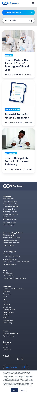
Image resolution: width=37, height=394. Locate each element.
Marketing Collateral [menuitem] (10, 212)
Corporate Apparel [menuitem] (9, 222)
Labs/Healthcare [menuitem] (8, 312)
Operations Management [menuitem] (11, 243)
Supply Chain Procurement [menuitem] (12, 237)
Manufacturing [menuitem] (8, 320)
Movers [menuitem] (5, 318)
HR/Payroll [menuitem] (6, 315)
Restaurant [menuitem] (7, 294)
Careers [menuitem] (5, 347)
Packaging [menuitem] (6, 254)
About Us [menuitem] (6, 344)
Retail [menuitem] (5, 297)
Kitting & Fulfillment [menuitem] (10, 220)
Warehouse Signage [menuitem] (10, 259)
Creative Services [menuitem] (9, 209)
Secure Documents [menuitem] (9, 264)
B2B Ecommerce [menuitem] (9, 217)
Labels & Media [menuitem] (8, 276)
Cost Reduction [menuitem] (8, 245)
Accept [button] (14, 390)
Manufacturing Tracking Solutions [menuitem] (14, 278)
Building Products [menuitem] (9, 310)
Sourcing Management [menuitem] (10, 240)
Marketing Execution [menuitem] (10, 201)
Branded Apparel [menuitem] (9, 225)
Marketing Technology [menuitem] (10, 204)
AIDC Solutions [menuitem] (8, 273)
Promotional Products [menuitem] (10, 214)
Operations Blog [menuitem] (8, 336)
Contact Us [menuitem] (7, 350)
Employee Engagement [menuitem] (11, 206)
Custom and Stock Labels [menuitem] (11, 257)
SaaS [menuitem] (4, 299)
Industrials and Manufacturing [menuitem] (13, 289)
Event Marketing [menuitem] (8, 199)
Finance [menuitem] (5, 302)
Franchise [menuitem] (6, 291)
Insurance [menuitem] (6, 304)
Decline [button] (22, 390)
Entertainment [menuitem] (8, 307)
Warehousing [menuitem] (7, 323)
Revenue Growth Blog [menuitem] (10, 333)
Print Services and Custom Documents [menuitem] (16, 262)
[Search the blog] (30, 21)
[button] (33, 3)
